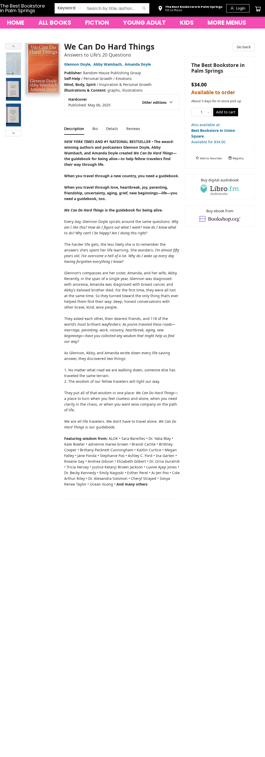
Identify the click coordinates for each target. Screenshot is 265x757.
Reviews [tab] (133, 128)
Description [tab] (74, 128)
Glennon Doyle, (78, 64)
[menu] (132, 23)
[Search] (144, 8)
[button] (190, 9)
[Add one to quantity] (208, 112)
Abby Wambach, (108, 64)
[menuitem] (15, 23)
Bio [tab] (95, 128)
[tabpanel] (122, 319)
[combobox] (69, 8)
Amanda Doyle (138, 64)
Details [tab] (112, 128)
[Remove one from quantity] (195, 112)
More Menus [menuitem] (227, 22)
